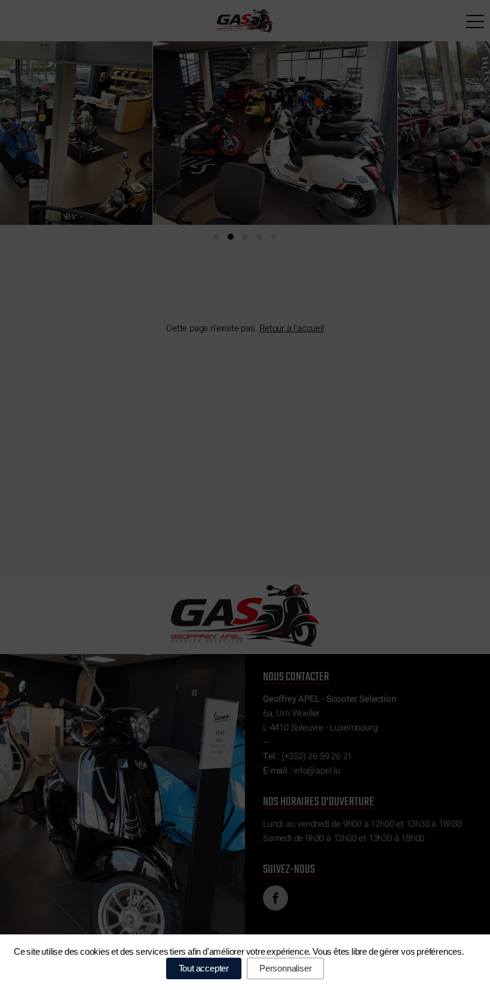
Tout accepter (204, 968)
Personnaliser (285, 968)
